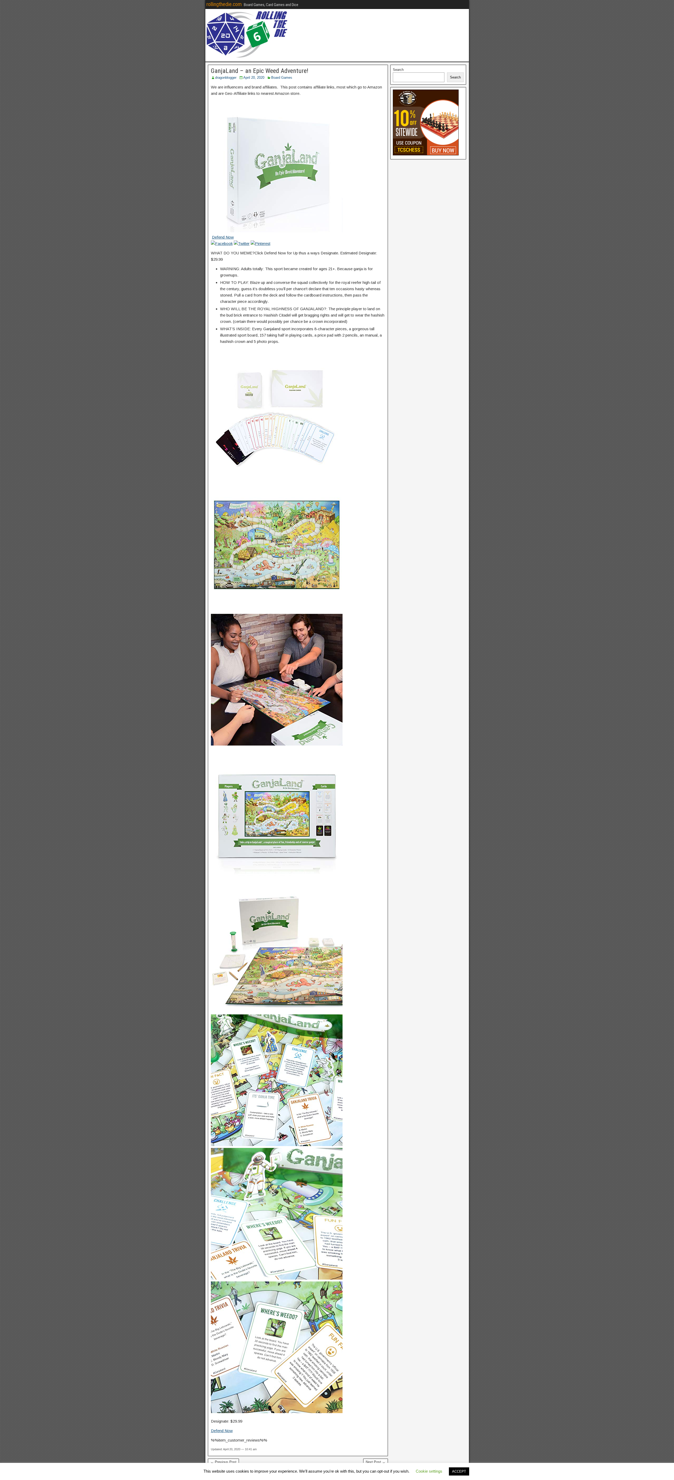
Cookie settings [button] (429, 1471)
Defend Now (223, 237)
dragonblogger (225, 78)
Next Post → (375, 1462)
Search (398, 70)
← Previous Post (223, 1462)
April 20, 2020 (253, 78)
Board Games (281, 78)
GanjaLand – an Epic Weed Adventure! (259, 71)
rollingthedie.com (224, 4)
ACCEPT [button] (459, 1471)
